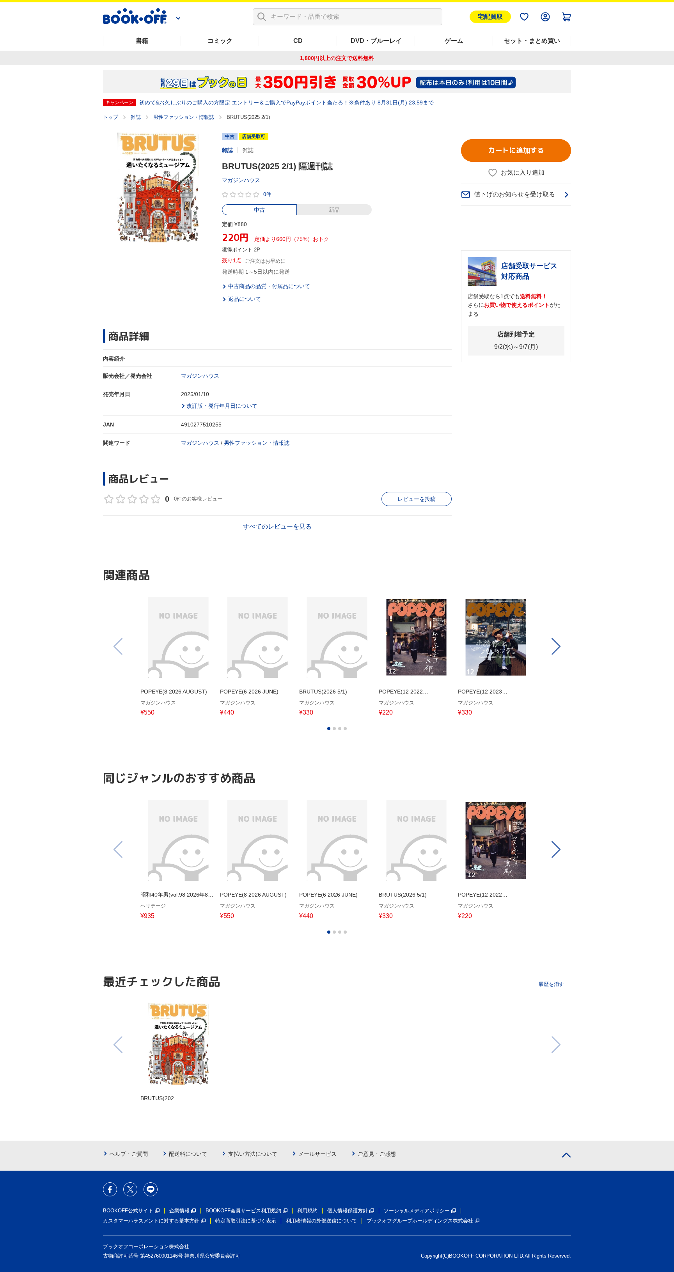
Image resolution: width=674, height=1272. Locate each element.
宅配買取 (490, 16)
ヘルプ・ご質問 (129, 1154)
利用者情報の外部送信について (321, 1221)
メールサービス (317, 1154)
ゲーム (454, 40)
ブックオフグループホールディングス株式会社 (420, 1221)
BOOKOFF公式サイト (128, 1211)
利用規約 (307, 1211)
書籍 (142, 40)
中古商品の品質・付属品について (269, 286)
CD (298, 40)
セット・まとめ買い (532, 40)
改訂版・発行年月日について (221, 406)
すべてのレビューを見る (277, 526)
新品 (334, 210)
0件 (267, 194)
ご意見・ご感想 (377, 1154)
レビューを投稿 (416, 499)
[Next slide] (555, 646)
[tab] (328, 728)
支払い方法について (252, 1154)
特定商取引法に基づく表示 (245, 1221)
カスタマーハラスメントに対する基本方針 (151, 1221)
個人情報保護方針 (347, 1211)
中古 (259, 210)
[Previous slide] (118, 646)
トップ (110, 117)
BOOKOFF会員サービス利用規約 (243, 1211)
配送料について (188, 1154)
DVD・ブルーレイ (376, 40)
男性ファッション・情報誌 (183, 117)
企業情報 (179, 1211)
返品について (244, 299)
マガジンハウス (241, 180)
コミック (220, 40)
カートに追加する (516, 150)
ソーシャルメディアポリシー (417, 1211)
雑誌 (136, 117)
